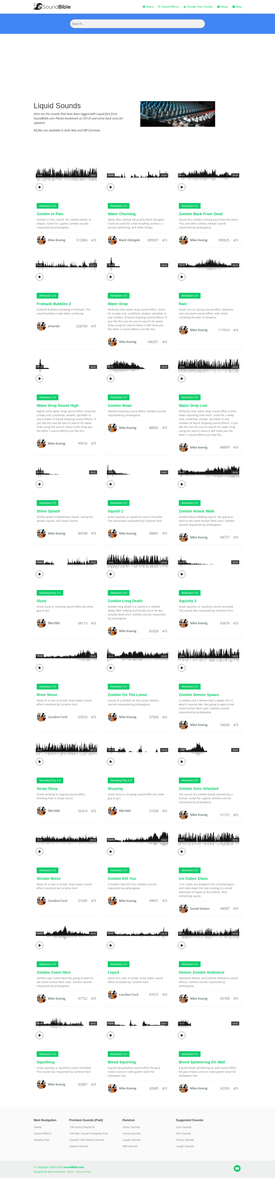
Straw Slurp (47, 789)
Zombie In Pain (50, 214)
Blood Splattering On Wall (202, 1062)
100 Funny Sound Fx (82, 1127)
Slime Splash (48, 511)
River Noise (47, 695)
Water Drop (118, 304)
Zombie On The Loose (127, 695)
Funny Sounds (132, 1133)
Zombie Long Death (125, 601)
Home (149, 6)
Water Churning (122, 214)
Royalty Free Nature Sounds (87, 1140)
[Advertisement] (137, 62)
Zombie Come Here (54, 972)
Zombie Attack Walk (196, 511)
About (224, 6)
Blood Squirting (122, 1062)
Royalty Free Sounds (199, 6)
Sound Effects (170, 6)
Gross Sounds (131, 1127)
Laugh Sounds (132, 1140)
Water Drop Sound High (58, 405)
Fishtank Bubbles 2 (54, 304)
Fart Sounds (183, 1133)
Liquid (113, 972)
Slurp (41, 601)
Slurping (115, 789)
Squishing (46, 1062)
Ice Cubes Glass (193, 878)
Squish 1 (115, 511)
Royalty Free (41, 1140)
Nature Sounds (79, 1146)
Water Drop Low (193, 405)
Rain (183, 304)
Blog (238, 6)
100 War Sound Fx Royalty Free (89, 1133)
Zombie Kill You (122, 878)
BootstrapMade (56, 1171)
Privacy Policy (83, 1171)
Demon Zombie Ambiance (201, 972)
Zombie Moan (120, 405)
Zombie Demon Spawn (199, 695)
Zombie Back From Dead (201, 214)
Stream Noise (49, 878)
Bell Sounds (130, 1146)
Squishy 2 (187, 601)
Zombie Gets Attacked (198, 789)
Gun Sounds (184, 1127)
